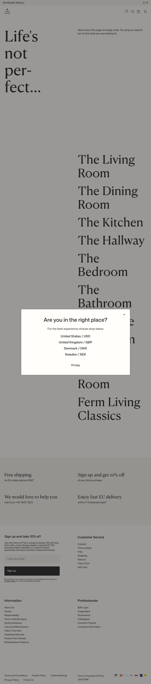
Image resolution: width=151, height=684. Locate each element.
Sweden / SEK (75, 354)
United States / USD (75, 336)
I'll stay (75, 365)
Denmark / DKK (75, 348)
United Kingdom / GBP (75, 342)
